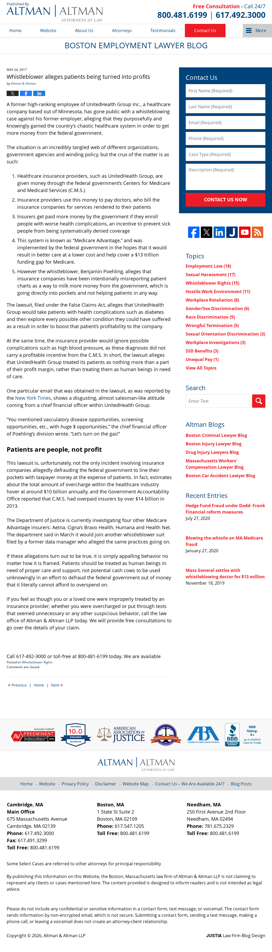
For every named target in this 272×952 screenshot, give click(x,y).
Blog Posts (241, 784)
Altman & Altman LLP (65, 935)
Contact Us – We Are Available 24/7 (189, 784)
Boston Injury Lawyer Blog (213, 444)
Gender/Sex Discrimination (217, 308)
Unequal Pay (202, 359)
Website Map (136, 784)
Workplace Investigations (215, 342)
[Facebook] (193, 232)
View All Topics (201, 368)
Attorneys (122, 30)
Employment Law (208, 266)
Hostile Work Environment (218, 291)
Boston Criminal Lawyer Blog (216, 435)
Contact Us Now (225, 199)
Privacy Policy (75, 784)
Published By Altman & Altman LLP (211, 12)
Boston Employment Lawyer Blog (55, 11)
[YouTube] (244, 232)
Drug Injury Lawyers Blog (212, 452)
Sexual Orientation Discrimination (225, 334)
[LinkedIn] (219, 232)
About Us (84, 30)
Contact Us (205, 30)
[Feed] (257, 232)
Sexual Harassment (210, 274)
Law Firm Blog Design (235, 935)
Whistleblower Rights (37, 662)
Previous (17, 684)
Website (48, 30)
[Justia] (232, 232)
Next (57, 684)
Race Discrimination (210, 317)
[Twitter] (206, 232)
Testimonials (163, 30)
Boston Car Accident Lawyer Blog (220, 476)
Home (15, 30)
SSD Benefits (202, 351)
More (261, 30)
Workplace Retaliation (212, 300)
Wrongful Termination (212, 325)
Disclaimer (105, 784)
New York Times (33, 398)
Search (258, 401)
